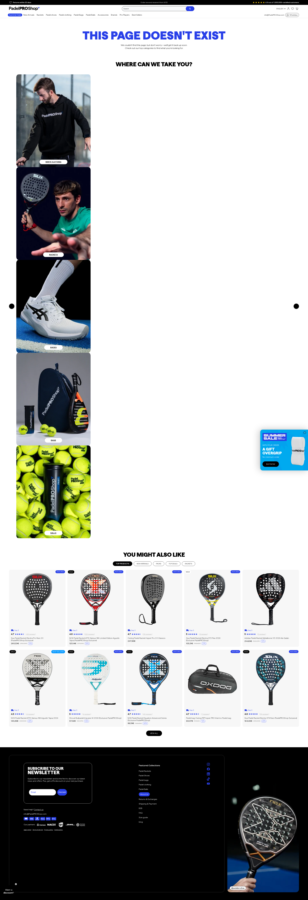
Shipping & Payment (148, 804)
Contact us (38, 810)
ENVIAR (62, 792)
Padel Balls (143, 789)
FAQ (141, 813)
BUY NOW (270, 464)
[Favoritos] (292, 8)
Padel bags (144, 780)
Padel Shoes (144, 776)
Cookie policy (58, 829)
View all (154, 733)
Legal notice (27, 829)
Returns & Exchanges (148, 799)
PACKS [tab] (158, 564)
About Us (144, 794)
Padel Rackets (145, 771)
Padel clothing (145, 785)
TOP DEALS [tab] (173, 564)
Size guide (143, 817)
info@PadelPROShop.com (274, 15)
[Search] (190, 8)
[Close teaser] (16, 884)
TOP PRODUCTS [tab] (122, 564)
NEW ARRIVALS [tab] (143, 564)
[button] (8, 891)
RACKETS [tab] (188, 564)
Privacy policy (48, 829)
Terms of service (37, 829)
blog (141, 822)
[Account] (288, 9)
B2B (140, 808)
